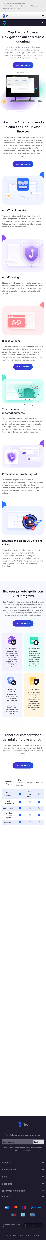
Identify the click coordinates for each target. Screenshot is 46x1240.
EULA (4, 1226)
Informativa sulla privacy (11, 1224)
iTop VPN (6, 16)
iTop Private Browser (4, 22)
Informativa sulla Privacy (12, 8)
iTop (23, 1125)
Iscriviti (37, 1142)
